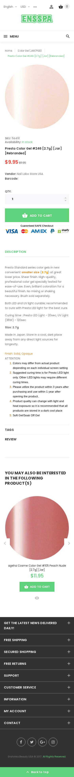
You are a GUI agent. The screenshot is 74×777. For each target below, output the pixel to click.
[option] (37, 97)
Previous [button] (5, 543)
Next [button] (69, 543)
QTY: (8, 191)
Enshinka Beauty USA (20, 756)
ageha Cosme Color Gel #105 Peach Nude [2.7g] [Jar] (37, 568)
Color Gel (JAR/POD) (30, 50)
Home (8, 50)
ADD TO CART (41, 215)
